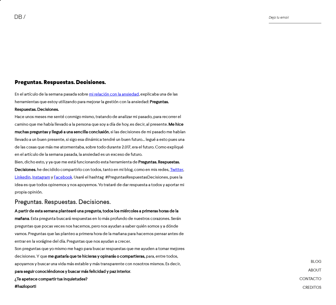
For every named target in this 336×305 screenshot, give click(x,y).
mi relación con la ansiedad (114, 94)
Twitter (176, 169)
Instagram (41, 177)
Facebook (63, 177)
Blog (316, 261)
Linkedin (23, 177)
